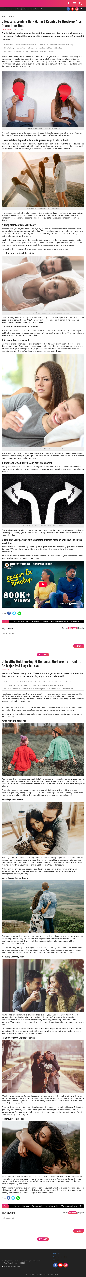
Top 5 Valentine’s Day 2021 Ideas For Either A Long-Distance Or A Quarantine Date (33, 685)
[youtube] (72, 9)
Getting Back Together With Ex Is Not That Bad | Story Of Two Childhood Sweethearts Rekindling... (39, 45)
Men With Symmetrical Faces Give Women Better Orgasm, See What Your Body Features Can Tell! (38, 689)
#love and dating (37, 1206)
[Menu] (74, 3)
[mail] (81, 9)
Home (3, 16)
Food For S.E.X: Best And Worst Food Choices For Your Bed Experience (29, 51)
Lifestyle (11, 16)
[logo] (8, 3)
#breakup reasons (77, 621)
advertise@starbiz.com (12, 1266)
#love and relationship (21, 621)
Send (79, 646)
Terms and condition (60, 1257)
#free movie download (12, 9)
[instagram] (77, 9)
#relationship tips (52, 1206)
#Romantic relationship (69, 1206)
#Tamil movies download (33, 9)
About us (56, 1254)
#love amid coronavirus (40, 621)
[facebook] (68, 9)
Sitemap (56, 1260)
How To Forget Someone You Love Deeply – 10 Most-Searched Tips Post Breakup (33, 48)
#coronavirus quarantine (59, 621)
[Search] (80, 3)
